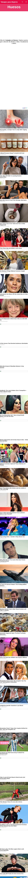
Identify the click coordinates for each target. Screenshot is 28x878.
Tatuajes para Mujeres (9, 2)
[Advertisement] (14, 25)
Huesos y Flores (9, 48)
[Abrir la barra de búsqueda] (22, 2)
